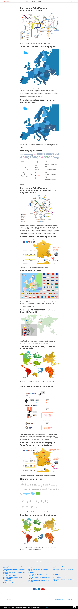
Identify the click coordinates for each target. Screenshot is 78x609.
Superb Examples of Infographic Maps (38, 236)
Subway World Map (7, 580)
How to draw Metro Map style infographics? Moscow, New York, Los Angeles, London (38, 190)
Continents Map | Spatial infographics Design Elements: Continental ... (62, 576)
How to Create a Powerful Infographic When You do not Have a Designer (37, 443)
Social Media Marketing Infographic (36, 386)
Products (26, 1)
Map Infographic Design (31, 478)
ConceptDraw (6, 1)
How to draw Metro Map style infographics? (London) (33, 9)
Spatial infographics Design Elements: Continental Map (38, 100)
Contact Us (57, 599)
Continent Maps (31, 572)
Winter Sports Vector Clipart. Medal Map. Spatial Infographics (39, 310)
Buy (44, 1)
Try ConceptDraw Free (70, 9)
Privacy (68, 599)
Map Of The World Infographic (9, 582)
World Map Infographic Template (9, 575)
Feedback (61, 599)
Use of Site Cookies (44, 607)
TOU (71, 599)
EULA (65, 599)
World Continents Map (30, 270)
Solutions (33, 1)
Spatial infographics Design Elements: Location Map (38, 347)
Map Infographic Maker (31, 150)
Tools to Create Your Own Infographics (38, 46)
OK (74, 607)
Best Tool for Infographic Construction (38, 514)
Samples (39, 1)
